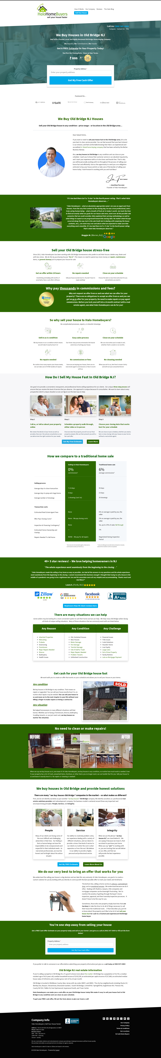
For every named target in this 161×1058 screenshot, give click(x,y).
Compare (112, 29)
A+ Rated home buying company (92, 147)
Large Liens (106, 650)
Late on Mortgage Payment (112, 657)
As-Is (71, 257)
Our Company (90, 9)
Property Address (80, 69)
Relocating (42, 640)
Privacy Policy (124, 1026)
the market (89, 974)
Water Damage (76, 642)
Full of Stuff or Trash (78, 650)
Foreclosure (43, 647)
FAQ (127, 29)
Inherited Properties (46, 637)
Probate (42, 642)
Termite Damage (76, 647)
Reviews (99, 9)
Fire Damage (75, 645)
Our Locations (124, 1031)
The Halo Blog (109, 9)
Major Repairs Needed (46, 650)
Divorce (41, 652)
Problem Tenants (77, 655)
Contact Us (121, 29)
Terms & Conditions (122, 1028)
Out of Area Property (109, 652)
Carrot (57, 1050)
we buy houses (74, 799)
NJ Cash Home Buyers (122, 1034)
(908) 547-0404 (122, 26)
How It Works (79, 9)
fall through (119, 525)
